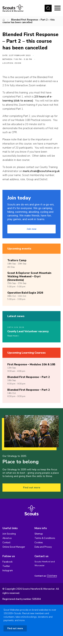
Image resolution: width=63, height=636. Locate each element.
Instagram (7, 570)
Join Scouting (9, 533)
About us (7, 538)
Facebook (7, 561)
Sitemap (38, 533)
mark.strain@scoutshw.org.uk (41, 171)
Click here (52, 575)
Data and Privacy (43, 547)
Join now (31, 229)
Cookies (38, 542)
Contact (6, 542)
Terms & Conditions (44, 538)
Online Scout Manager (13, 547)
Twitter (6, 566)
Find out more (31, 487)
